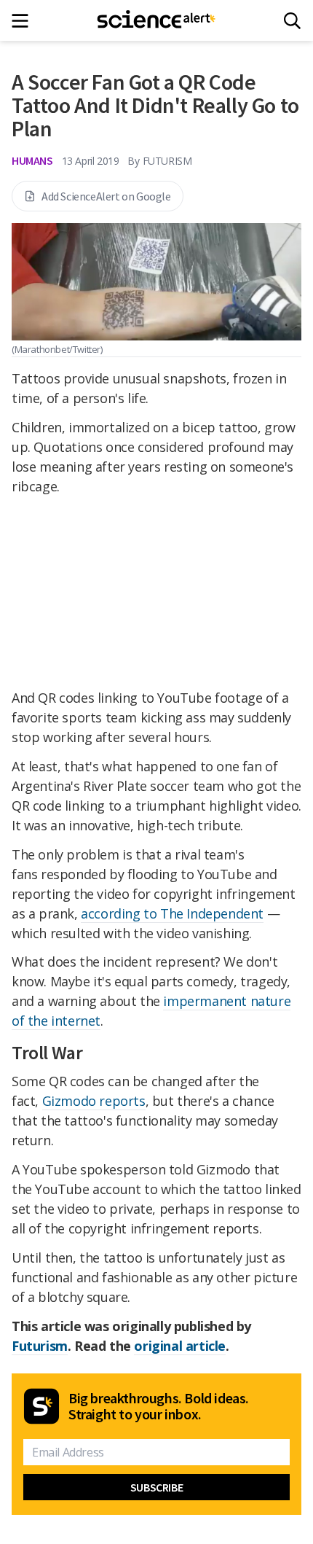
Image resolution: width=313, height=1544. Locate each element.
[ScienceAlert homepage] (157, 20)
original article (180, 1345)
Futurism (40, 1345)
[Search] (292, 21)
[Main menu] (24, 21)
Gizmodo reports (94, 1101)
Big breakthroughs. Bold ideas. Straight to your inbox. (158, 1406)
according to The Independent (172, 913)
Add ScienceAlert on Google (106, 196)
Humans (32, 160)
